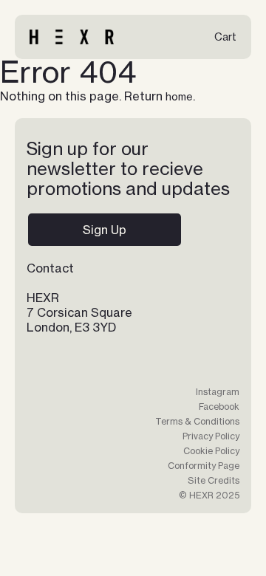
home (179, 96)
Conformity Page (203, 465)
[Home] (72, 37)
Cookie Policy (211, 450)
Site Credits (213, 480)
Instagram (217, 391)
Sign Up (104, 229)
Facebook (219, 406)
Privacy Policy (211, 436)
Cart (225, 36)
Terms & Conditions (197, 421)
